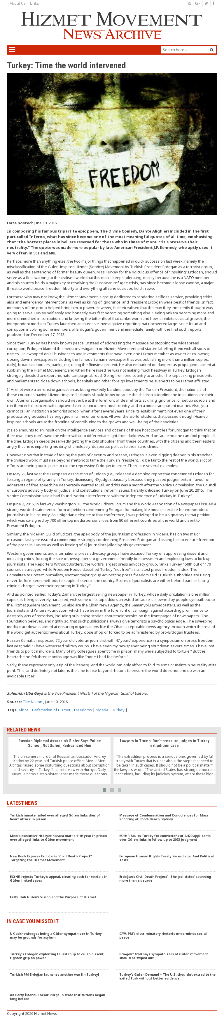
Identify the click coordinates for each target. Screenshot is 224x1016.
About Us (18, 3)
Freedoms (83, 709)
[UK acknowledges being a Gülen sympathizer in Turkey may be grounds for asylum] (57, 939)
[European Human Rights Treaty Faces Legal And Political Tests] (166, 861)
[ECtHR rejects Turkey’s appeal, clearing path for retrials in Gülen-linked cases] (57, 882)
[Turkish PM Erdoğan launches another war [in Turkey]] (57, 980)
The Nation (32, 701)
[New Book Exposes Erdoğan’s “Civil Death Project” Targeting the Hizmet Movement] (57, 861)
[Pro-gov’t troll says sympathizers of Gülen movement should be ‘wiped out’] (166, 959)
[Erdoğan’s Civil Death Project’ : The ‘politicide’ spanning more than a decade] (166, 882)
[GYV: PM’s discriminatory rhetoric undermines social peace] (166, 939)
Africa (23, 709)
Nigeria (102, 709)
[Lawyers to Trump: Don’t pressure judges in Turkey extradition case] (164, 760)
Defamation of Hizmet (51, 709)
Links (34, 3)
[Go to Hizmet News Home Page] (112, 25)
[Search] (212, 49)
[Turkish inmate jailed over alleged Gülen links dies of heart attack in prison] (57, 820)
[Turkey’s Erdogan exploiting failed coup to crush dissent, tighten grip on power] (57, 959)
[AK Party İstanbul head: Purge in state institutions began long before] (57, 1000)
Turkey (118, 709)
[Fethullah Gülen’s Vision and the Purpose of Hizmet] (57, 902)
